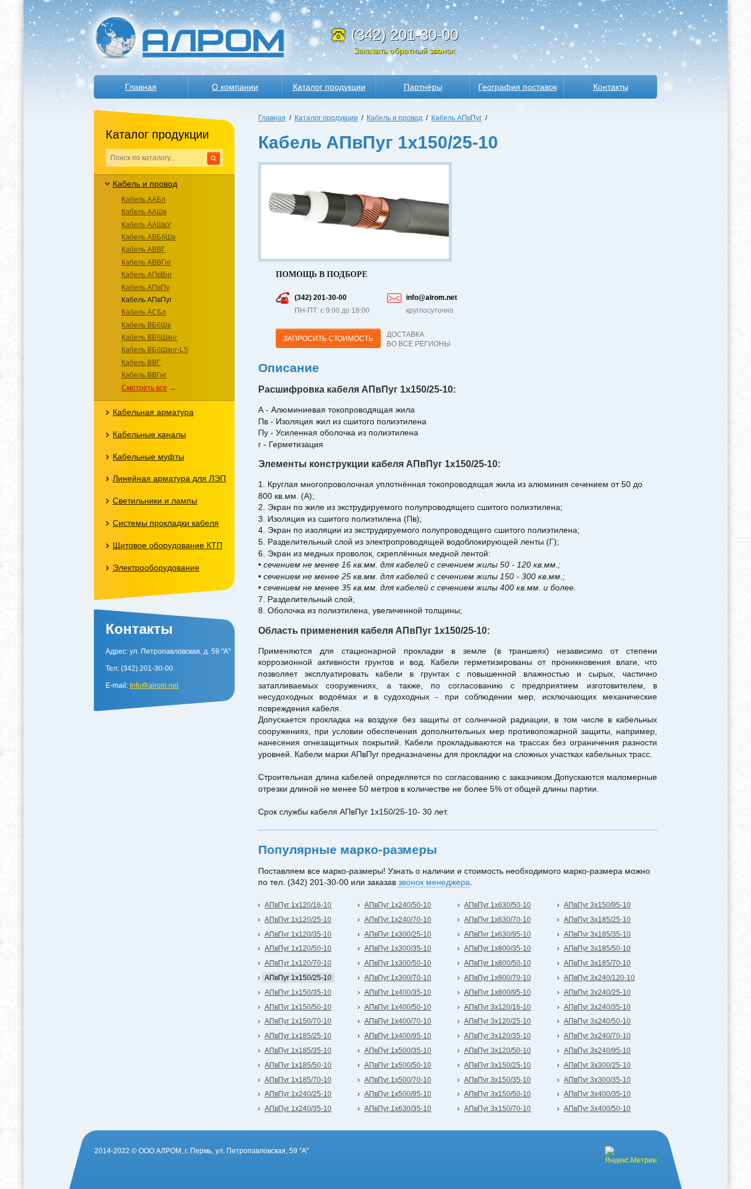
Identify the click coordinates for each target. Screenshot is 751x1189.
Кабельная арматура (153, 412)
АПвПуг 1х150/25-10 (298, 978)
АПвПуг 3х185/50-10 (597, 948)
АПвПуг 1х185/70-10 (298, 1080)
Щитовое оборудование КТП (167, 545)
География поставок (517, 87)
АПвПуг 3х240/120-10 (599, 978)
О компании (235, 87)
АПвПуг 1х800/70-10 (497, 978)
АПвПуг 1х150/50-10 (298, 1007)
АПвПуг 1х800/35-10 (497, 948)
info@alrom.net (431, 297)
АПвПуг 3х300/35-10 (597, 1080)
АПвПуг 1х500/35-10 (397, 1050)
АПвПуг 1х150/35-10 (298, 992)
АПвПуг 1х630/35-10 (397, 1108)
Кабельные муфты (148, 456)
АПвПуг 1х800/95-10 (497, 992)
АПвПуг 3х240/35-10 (597, 1007)
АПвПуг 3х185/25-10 (597, 920)
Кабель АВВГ (143, 249)
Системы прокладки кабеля (166, 523)
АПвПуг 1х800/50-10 (497, 963)
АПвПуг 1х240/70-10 (397, 920)
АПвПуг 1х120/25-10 (298, 920)
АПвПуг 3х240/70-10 (597, 1036)
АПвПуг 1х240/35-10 (298, 1108)
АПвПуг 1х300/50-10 (397, 963)
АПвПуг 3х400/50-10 (597, 1108)
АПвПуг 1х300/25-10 (397, 934)
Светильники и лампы (155, 500)
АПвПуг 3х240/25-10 (597, 992)
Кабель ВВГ (141, 363)
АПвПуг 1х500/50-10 (397, 1065)
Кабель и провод (145, 183)
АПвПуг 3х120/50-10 (497, 1050)
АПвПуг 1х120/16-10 (298, 905)
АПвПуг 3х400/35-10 (597, 1094)
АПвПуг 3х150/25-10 (497, 1065)
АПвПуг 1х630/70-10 (497, 920)
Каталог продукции (329, 87)
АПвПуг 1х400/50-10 (397, 1007)
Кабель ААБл (143, 199)
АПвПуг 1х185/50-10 (298, 1065)
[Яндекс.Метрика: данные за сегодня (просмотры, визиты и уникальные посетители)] (631, 1155)
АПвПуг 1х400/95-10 (397, 1036)
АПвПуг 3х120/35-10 (497, 1036)
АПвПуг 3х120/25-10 (497, 1021)
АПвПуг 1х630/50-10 (497, 905)
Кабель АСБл (143, 312)
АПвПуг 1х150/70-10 (298, 1021)
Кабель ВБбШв (146, 325)
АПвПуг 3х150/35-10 (497, 1080)
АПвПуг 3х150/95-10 (597, 905)
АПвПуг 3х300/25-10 (597, 1065)
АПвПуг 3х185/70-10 (597, 963)
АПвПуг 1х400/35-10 (397, 992)
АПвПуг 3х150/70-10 (497, 1108)
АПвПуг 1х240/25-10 (298, 1094)
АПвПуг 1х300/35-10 (397, 948)
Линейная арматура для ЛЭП (169, 478)
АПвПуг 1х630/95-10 (497, 934)
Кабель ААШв (144, 212)
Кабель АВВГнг (146, 262)
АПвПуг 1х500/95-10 (397, 1094)
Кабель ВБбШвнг (149, 337)
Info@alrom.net (154, 685)
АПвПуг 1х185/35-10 (298, 1050)
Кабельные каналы (149, 434)
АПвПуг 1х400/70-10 (397, 1021)
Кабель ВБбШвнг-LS (154, 350)
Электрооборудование (156, 567)
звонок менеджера (434, 882)
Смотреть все (144, 388)
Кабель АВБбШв (148, 237)
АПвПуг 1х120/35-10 (298, 934)
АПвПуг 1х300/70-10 (397, 978)
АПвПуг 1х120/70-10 (298, 963)
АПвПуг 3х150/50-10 (497, 1094)
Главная (141, 87)
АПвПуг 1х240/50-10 (397, 905)
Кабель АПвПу (145, 287)
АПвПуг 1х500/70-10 (397, 1080)
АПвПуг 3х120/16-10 (497, 1007)
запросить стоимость (328, 339)
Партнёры (423, 87)
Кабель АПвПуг (146, 300)
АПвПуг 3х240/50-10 (597, 1021)
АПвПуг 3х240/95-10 (597, 1050)
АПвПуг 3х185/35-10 (597, 934)
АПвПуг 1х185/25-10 (298, 1036)
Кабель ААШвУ (146, 225)
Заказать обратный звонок (404, 50)
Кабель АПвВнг (146, 275)
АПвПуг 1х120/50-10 (298, 948)
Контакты (610, 87)
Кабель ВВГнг (144, 375)
